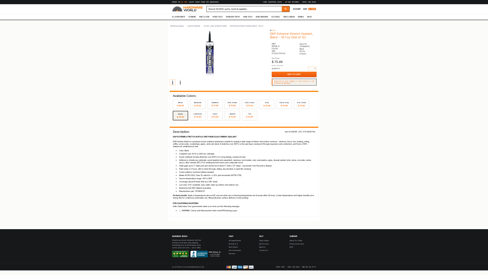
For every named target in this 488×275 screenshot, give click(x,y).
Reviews (232, 253)
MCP (291, 247)
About (309, 16)
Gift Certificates (235, 250)
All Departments (178, 16)
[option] (180, 104)
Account (297, 9)
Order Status (264, 240)
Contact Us (263, 250)
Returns (262, 247)
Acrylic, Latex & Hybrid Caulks (215, 26)
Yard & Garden (289, 16)
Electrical (275, 16)
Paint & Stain (204, 16)
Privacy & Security (297, 244)
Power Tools (217, 16)
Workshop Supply (233, 16)
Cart (309, 9)
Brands (301, 16)
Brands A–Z (233, 244)
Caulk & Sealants (193, 26)
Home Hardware (262, 16)
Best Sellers (233, 247)
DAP (274, 30)
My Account (264, 244)
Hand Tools (247, 16)
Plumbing (192, 16)
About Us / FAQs (296, 240)
